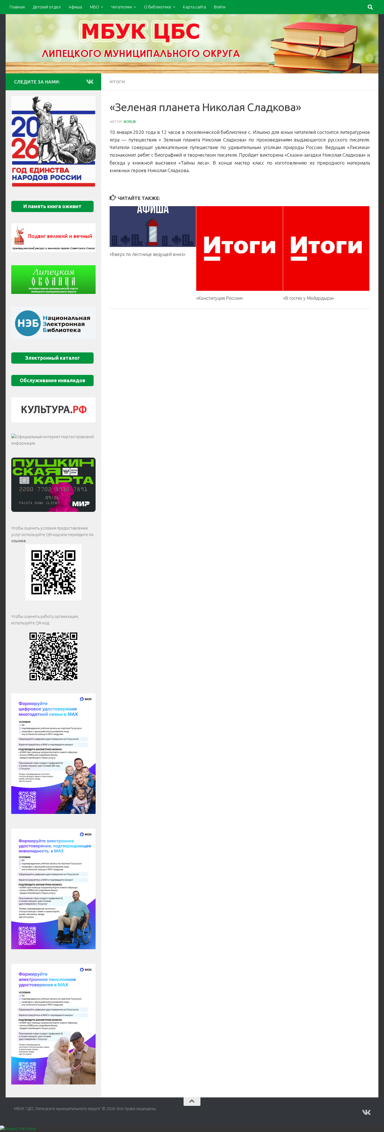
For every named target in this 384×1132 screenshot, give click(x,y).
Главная (17, 6)
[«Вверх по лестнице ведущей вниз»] (153, 226)
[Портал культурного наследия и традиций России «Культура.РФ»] (53, 409)
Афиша (75, 6)
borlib (130, 121)
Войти (219, 6)
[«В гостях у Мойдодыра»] (326, 248)
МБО (94, 6)
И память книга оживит (52, 206)
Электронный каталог (52, 358)
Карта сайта (194, 6)
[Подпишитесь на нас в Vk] (89, 81)
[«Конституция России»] (239, 248)
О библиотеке (157, 6)
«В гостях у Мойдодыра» (308, 298)
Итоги (117, 81)
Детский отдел (47, 6)
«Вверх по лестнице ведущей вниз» (147, 254)
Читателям (121, 6)
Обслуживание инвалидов (52, 380)
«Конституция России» (219, 298)
